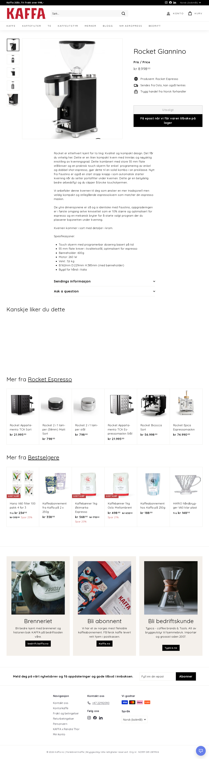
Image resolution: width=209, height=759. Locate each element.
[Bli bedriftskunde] (171, 588)
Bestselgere (43, 457)
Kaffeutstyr (68, 25)
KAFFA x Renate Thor (66, 729)
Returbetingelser (63, 718)
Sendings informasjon (72, 281)
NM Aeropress (131, 25)
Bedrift (155, 25)
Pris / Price (142, 62)
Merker (90, 25)
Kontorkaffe (60, 708)
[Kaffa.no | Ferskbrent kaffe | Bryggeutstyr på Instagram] (89, 717)
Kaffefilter (31, 25)
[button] (201, 751)
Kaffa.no (104, 643)
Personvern (60, 724)
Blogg (108, 25)
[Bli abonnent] (104, 588)
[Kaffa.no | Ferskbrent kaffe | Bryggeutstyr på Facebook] (95, 717)
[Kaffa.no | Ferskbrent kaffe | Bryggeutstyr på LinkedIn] (101, 717)
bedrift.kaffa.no (38, 643)
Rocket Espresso (50, 379)
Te (49, 25)
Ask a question (66, 291)
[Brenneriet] (38, 588)
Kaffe (11, 25)
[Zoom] (72, 89)
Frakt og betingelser (66, 713)
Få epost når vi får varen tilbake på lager (168, 120)
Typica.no (171, 647)
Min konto (59, 734)
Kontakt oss (60, 703)
